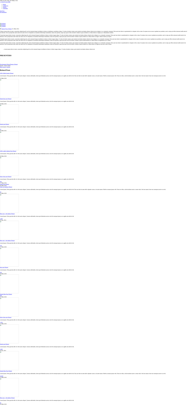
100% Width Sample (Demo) (6, 73)
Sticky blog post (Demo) (5, 176)
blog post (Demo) (4, 267)
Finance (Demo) (14, 64)
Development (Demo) (5, 64)
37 (0, 129)
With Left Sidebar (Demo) (6, 187)
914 (1, 272)
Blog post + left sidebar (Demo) (7, 213)
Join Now (2, 11)
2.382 (1, 349)
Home (4, 4)
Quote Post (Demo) (4, 184)
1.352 (1, 322)
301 (1, 181)
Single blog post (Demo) (5, 98)
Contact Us (5, 5)
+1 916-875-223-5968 (5, 2)
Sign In (4, 7)
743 (1, 245)
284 (1, 295)
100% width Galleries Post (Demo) (8, 151)
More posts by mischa (5, 67)
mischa (3, 28)
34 (0, 192)
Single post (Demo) (4, 124)
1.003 (1, 218)
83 (0, 402)
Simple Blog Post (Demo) (6, 294)
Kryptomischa (3, 12)
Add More (5, 8)
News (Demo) (8, 28)
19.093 (1, 376)
